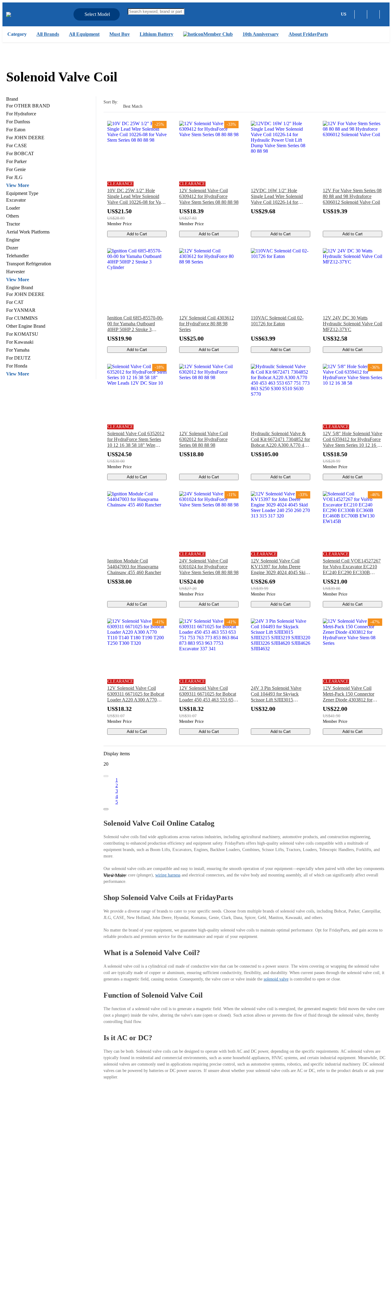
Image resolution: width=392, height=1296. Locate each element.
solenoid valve (276, 979)
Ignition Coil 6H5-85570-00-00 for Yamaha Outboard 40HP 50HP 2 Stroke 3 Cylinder (135, 323)
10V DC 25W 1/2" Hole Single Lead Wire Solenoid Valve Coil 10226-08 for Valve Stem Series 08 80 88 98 (137, 196)
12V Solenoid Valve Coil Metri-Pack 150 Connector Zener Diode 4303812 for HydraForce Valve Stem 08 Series (349, 694)
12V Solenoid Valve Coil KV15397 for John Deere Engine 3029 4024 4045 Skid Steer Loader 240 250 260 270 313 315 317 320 (280, 566)
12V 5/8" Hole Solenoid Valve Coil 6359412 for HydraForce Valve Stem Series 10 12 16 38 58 (352, 439)
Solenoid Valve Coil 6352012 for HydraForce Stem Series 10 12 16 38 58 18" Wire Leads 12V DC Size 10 (135, 439)
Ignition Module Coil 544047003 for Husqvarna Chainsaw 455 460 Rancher (134, 566)
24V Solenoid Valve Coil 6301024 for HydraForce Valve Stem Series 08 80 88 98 (209, 566)
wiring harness (167, 875)
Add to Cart (137, 234)
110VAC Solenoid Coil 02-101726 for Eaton (277, 320)
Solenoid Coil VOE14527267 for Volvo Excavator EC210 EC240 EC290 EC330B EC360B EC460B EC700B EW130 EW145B (352, 566)
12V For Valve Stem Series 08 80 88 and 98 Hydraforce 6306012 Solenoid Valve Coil (352, 196)
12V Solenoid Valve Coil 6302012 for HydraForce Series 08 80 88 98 (203, 439)
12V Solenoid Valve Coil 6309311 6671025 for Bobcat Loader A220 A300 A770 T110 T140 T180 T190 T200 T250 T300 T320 (135, 694)
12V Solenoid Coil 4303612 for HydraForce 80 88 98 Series (206, 323)
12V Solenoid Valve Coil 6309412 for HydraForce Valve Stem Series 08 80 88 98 (209, 196)
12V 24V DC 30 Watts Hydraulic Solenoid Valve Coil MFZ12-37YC (352, 323)
